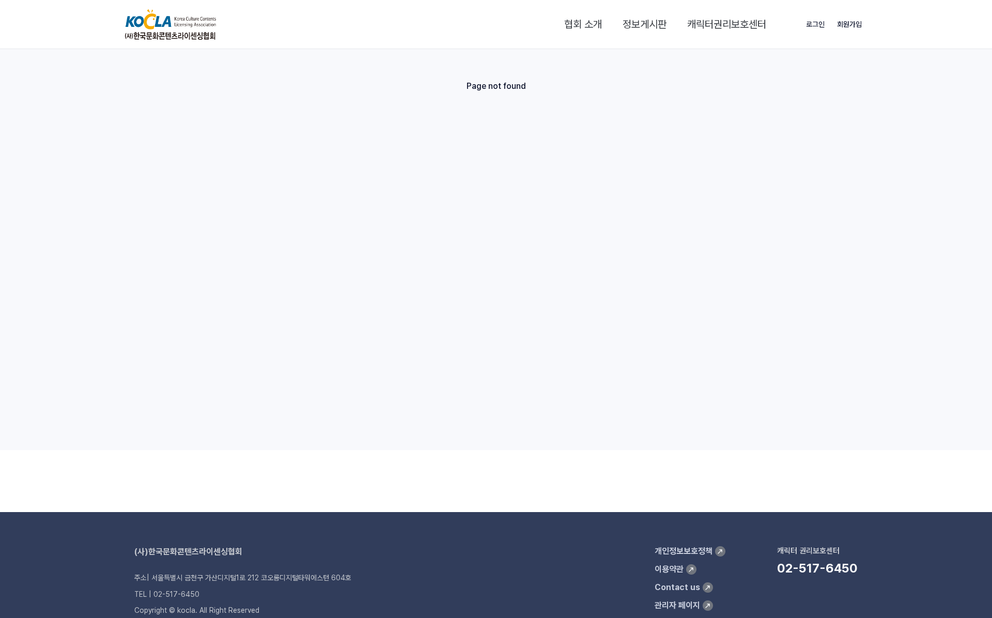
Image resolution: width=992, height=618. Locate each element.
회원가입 (849, 24)
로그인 (815, 24)
